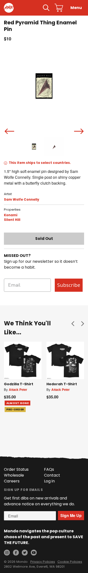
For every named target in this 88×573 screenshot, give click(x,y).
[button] (72, 323)
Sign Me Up (71, 515)
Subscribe (68, 285)
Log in (49, 481)
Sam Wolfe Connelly (21, 199)
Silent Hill (12, 219)
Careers (12, 481)
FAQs (49, 469)
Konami (10, 215)
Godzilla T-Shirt (18, 384)
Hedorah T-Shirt (61, 384)
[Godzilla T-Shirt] (23, 360)
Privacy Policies (42, 561)
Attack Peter (18, 389)
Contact (52, 475)
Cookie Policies (69, 561)
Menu (76, 7)
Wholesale (14, 475)
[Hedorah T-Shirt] (65, 360)
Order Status (16, 469)
